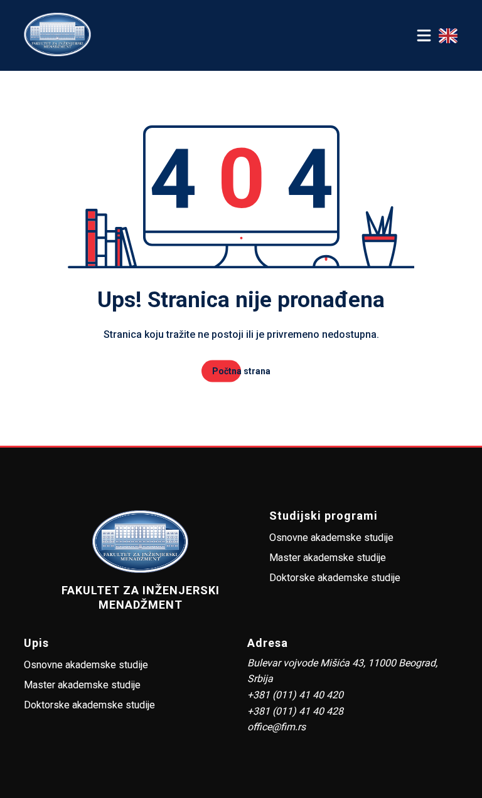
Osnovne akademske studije (331, 537)
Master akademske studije (327, 558)
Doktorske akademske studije (334, 578)
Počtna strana (241, 371)
